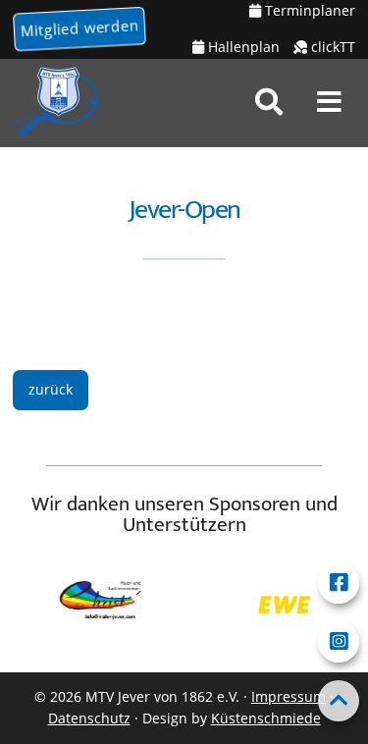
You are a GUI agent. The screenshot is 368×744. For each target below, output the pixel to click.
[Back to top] (338, 700)
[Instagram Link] (338, 641)
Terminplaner (308, 10)
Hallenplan (242, 46)
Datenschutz (89, 718)
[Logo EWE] (281, 605)
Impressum (288, 696)
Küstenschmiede (266, 718)
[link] (268, 102)
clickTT (331, 46)
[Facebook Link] (338, 583)
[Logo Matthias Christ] (97, 605)
